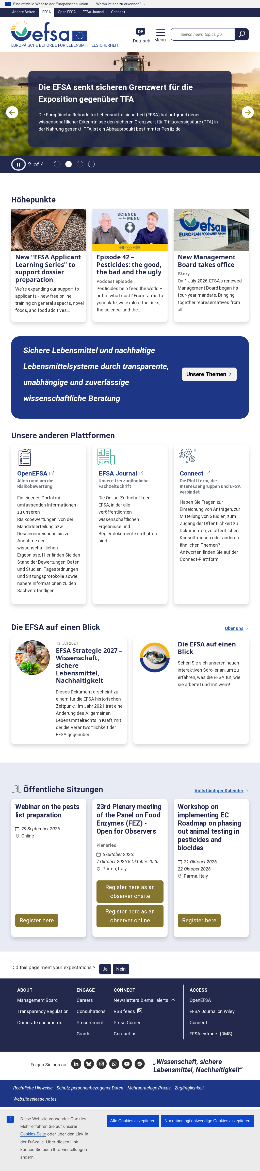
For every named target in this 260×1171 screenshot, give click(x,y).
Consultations (91, 1011)
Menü (159, 39)
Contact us (125, 1033)
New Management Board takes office (207, 261)
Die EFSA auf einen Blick (207, 648)
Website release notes (35, 1099)
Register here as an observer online (130, 916)
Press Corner (127, 1022)
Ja (105, 969)
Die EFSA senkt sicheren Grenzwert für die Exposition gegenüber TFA (116, 93)
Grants (84, 1033)
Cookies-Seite (33, 1134)
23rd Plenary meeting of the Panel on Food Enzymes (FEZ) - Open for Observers (128, 819)
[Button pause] (18, 164)
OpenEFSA (32, 473)
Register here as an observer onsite (130, 891)
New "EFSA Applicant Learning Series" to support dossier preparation (48, 268)
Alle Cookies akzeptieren (132, 1121)
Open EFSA (67, 12)
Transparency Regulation (43, 1011)
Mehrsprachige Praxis (149, 1087)
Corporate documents (39, 1022)
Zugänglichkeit (189, 1087)
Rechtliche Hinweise (33, 1087)
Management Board (37, 1000)
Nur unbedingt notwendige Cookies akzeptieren (207, 1121)
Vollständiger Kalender (218, 790)
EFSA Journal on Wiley (212, 1011)
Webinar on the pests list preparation (47, 811)
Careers (85, 1000)
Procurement (90, 1022)
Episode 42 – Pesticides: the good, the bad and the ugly (128, 264)
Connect (118, 12)
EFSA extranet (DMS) (211, 1033)
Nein (121, 969)
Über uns (234, 628)
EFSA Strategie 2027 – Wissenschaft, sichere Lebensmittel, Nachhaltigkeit (89, 665)
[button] (12, 112)
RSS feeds (124, 1011)
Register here (37, 920)
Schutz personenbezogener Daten (90, 1087)
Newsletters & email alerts (141, 1000)
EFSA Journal (93, 12)
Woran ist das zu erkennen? (118, 4)
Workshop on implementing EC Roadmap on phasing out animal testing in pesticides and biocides (209, 827)
